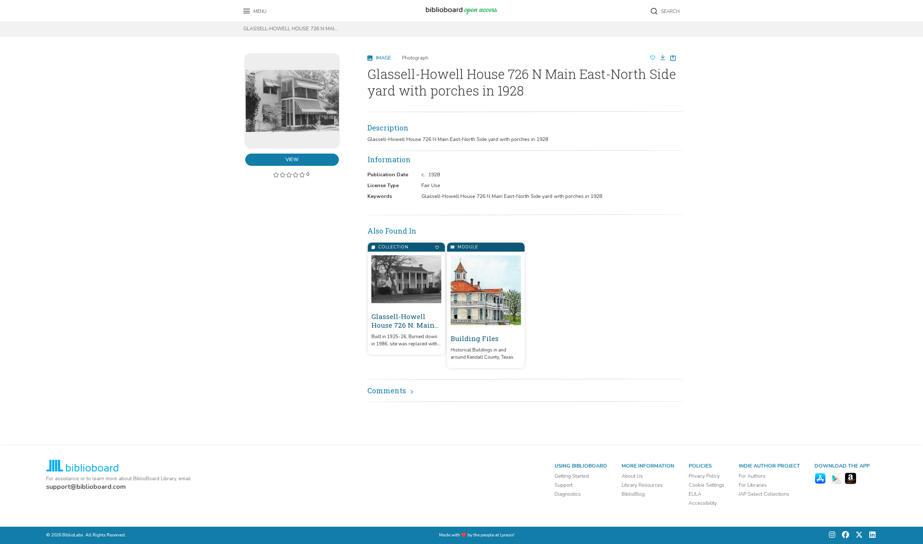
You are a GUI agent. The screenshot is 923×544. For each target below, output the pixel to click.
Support (564, 485)
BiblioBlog (633, 494)
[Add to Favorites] (436, 247)
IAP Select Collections (764, 494)
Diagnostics (568, 494)
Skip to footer (36, 8)
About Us (632, 476)
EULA (695, 494)
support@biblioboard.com (86, 486)
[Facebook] (844, 535)
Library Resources (642, 485)
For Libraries (753, 485)
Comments (386, 390)
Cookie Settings (706, 485)
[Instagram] (832, 535)
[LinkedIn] (870, 535)
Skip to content (38, 8)
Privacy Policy (704, 476)
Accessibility (703, 503)
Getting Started (572, 476)
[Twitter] (857, 535)
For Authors (752, 476)
